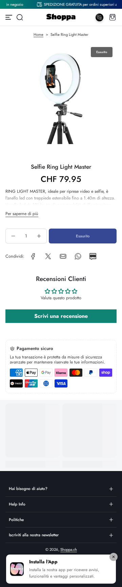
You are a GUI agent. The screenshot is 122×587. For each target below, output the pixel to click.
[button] (19, 17)
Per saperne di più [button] (21, 214)
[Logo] (61, 17)
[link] (33, 256)
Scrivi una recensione (61, 316)
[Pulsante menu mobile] (9, 17)
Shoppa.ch (68, 549)
